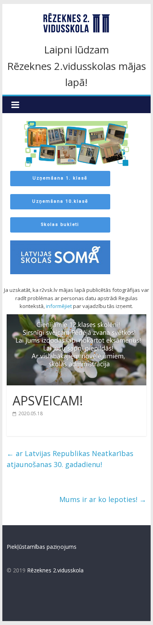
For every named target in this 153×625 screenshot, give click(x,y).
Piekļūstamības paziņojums (41, 546)
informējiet (59, 306)
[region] (76, 197)
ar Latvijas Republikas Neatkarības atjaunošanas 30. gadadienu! (70, 459)
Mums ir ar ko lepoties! (102, 499)
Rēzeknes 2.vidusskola (55, 570)
